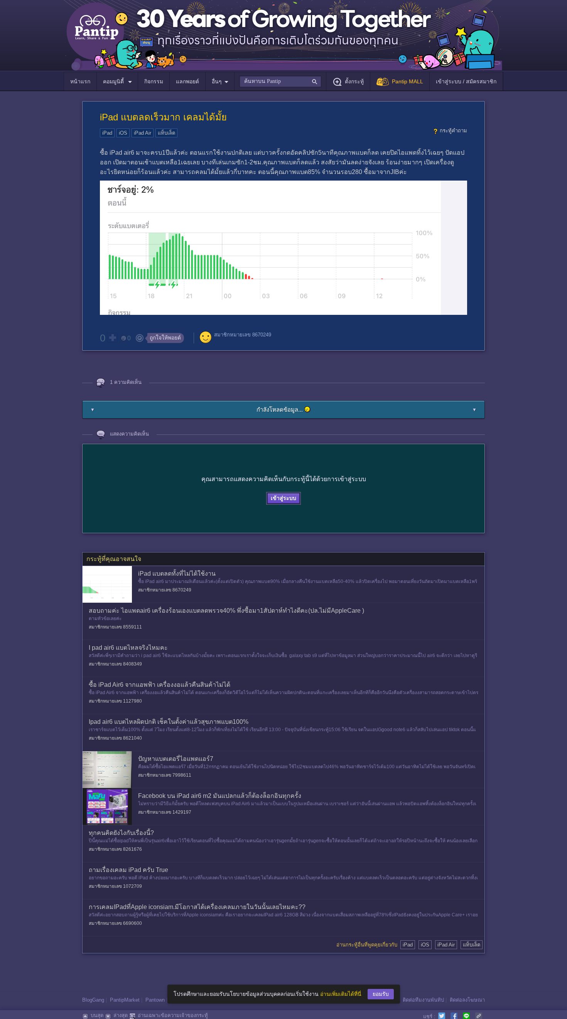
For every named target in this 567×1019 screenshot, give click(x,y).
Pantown (155, 1000)
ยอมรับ (381, 994)
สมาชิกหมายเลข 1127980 (115, 701)
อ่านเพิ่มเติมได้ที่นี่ (340, 994)
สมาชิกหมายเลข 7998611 (164, 775)
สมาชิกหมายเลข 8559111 (115, 627)
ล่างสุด (120, 1015)
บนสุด (97, 1015)
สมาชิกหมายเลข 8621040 (115, 738)
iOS (123, 133)
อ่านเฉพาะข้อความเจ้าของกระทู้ (173, 1015)
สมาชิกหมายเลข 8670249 (242, 335)
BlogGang (93, 1000)
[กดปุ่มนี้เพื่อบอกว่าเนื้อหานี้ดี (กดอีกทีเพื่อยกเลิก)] (112, 338)
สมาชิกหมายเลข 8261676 (115, 849)
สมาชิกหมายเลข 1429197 (164, 812)
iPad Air (142, 133)
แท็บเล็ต (166, 133)
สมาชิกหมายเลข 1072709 (115, 886)
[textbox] (280, 81)
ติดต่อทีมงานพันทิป (423, 1000)
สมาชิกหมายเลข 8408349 (115, 664)
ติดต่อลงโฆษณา (467, 1000)
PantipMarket (125, 1000)
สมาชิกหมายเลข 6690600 (115, 923)
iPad (107, 133)
